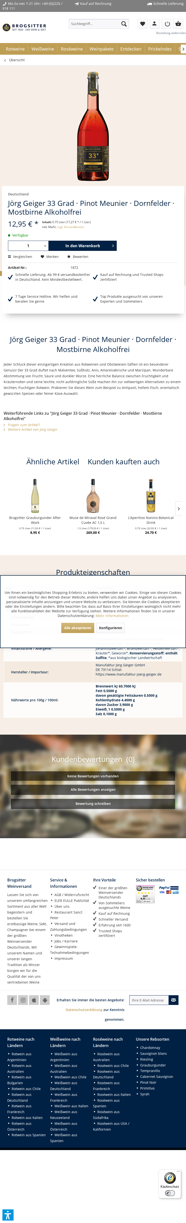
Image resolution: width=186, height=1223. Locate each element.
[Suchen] (124, 24)
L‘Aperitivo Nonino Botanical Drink (151, 520)
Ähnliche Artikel (52, 461)
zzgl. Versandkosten (70, 227)
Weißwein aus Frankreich (63, 1097)
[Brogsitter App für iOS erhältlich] (34, 1000)
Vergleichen (22, 256)
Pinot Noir (147, 1082)
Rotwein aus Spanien (28, 1135)
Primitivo (147, 1088)
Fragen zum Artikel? (23, 424)
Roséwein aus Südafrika (106, 1114)
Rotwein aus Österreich (19, 1126)
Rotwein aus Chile (26, 1088)
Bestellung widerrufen (171, 33)
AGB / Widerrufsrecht (71, 894)
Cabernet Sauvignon (156, 1076)
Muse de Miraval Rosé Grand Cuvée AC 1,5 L (93, 520)
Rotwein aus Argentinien (19, 1057)
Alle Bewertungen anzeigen (93, 789)
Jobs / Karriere (66, 941)
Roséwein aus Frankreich (106, 1086)
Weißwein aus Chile (70, 1077)
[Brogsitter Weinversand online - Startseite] (24, 27)
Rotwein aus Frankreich (19, 1109)
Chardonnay (149, 1047)
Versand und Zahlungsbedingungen (68, 926)
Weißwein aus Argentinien (63, 1057)
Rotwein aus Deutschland (19, 1097)
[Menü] (178, 1172)
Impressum (63, 958)
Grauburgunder (152, 1065)
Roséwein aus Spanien (106, 1103)
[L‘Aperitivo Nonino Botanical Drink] (151, 496)
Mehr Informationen (112, 615)
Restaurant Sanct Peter (66, 915)
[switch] (170, 1193)
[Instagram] (23, 1000)
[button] (8, 1215)
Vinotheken (63, 935)
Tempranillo (149, 1070)
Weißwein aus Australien (63, 1068)
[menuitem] (99, 24)
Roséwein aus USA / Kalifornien (111, 1126)
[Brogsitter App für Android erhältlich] (45, 1000)
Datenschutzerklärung (84, 1009)
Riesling (146, 1059)
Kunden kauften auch (124, 461)
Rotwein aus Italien (27, 1117)
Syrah (144, 1094)
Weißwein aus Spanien (63, 1138)
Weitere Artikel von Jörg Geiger (32, 429)
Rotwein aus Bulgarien (19, 1080)
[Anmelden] (166, 24)
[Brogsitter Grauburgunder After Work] (35, 496)
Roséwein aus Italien (113, 1094)
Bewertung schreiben (93, 803)
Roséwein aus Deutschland (106, 1074)
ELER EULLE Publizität (71, 900)
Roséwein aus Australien (106, 1057)
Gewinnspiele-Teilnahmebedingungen (69, 949)
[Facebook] (12, 1000)
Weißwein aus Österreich (63, 1126)
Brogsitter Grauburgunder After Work (35, 520)
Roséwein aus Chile (112, 1065)
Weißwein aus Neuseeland (63, 1114)
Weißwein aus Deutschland (63, 1086)
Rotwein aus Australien (19, 1068)
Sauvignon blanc (153, 1053)
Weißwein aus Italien (71, 1106)
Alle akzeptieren (77, 627)
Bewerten (80, 256)
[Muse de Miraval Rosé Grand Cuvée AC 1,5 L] (92, 496)
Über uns (62, 906)
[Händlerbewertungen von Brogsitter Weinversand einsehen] (145, 894)
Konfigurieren (110, 627)
